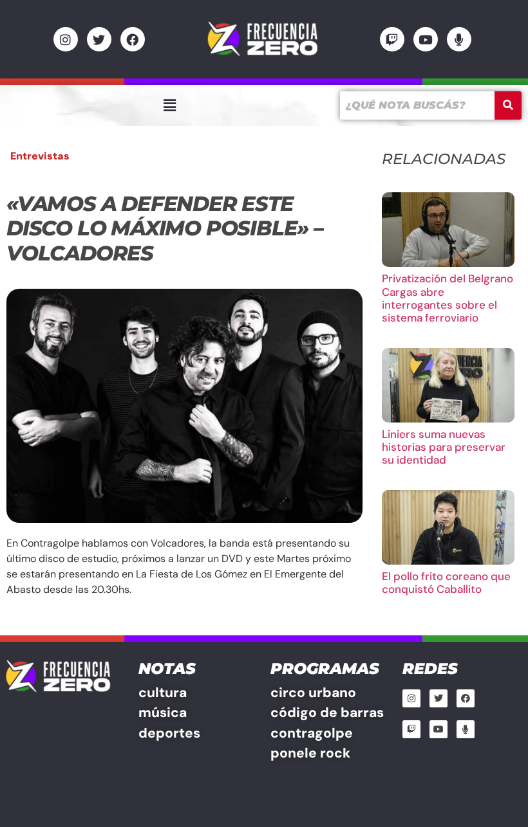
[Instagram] (65, 39)
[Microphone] (459, 39)
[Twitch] (392, 39)
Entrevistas (40, 156)
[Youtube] (425, 39)
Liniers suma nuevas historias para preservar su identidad (443, 447)
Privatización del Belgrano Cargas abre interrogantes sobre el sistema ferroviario (447, 298)
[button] (169, 105)
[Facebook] (132, 39)
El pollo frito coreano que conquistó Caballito (446, 582)
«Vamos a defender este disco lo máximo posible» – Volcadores (164, 228)
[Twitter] (99, 39)
